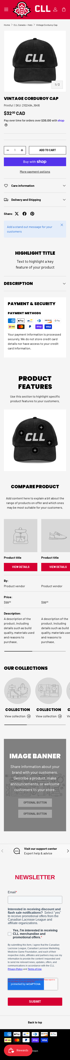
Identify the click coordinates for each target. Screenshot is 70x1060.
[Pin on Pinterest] (32, 214)
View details (20, 567)
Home (7, 24)
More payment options (35, 171)
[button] (64, 9)
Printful (8, 105)
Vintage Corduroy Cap (47, 24)
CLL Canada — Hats (23, 24)
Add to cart (47, 150)
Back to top (35, 1022)
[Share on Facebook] (24, 214)
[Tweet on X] (17, 214)
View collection (15, 716)
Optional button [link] (35, 802)
